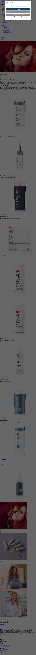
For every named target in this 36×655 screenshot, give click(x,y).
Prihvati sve (18, 9)
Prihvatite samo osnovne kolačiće (18, 14)
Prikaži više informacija (17, 16)
